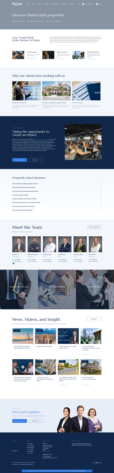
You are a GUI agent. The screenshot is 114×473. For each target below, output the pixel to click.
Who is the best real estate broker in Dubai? (23, 187)
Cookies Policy (31, 462)
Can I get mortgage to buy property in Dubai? (24, 199)
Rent (33, 4)
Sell (39, 4)
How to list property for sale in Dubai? (22, 210)
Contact (79, 4)
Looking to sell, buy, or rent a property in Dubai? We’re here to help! (29, 416)
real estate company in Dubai (41, 139)
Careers (18, 291)
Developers (55, 4)
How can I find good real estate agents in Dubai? (25, 183)
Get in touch (60, 58)
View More (93, 319)
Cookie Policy (75, 470)
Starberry (100, 462)
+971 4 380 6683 (17, 259)
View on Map (46, 451)
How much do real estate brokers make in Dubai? (25, 191)
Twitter (31, 443)
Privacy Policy (25, 462)
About (71, 4)
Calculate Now (90, 58)
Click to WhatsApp (17, 261)
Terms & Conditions (16, 462)
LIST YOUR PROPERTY (31, 58)
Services (64, 4)
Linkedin (31, 451)
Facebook (31, 445)
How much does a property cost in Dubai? (23, 206)
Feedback (14, 450)
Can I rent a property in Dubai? (20, 195)
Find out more (56, 291)
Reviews (94, 291)
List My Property (89, 4)
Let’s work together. (26, 412)
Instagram (31, 447)
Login (100, 4)
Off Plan (46, 4)
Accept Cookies (82, 470)
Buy (28, 4)
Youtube (31, 449)
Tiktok (30, 453)
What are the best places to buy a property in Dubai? (26, 202)
